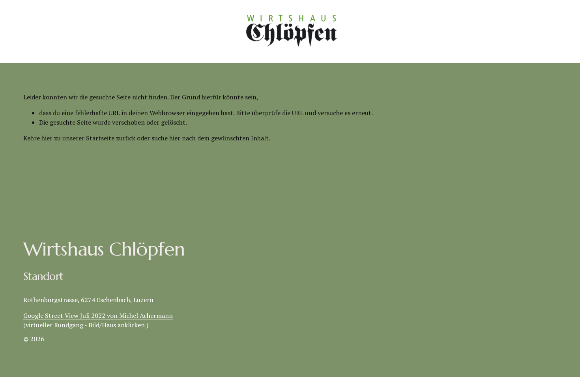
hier (46, 138)
